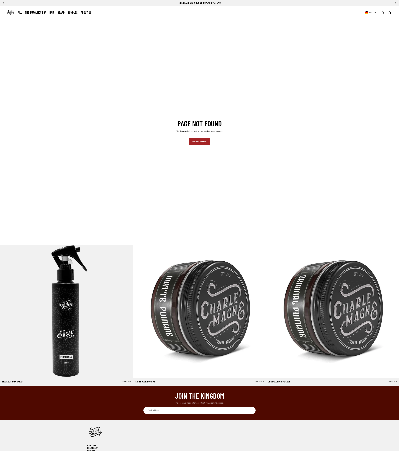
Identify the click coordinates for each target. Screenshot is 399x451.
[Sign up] (252, 410)
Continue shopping (199, 142)
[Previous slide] (4, 311)
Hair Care (91, 445)
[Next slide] (128, 311)
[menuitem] (20, 12)
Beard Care (92, 447)
